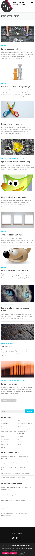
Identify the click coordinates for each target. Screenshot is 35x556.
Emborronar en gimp (9, 384)
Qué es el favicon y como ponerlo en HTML (13, 477)
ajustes (15, 550)
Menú (32, 3)
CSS (19, 421)
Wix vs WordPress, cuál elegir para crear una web (15, 473)
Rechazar (13, 553)
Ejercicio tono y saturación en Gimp (15, 161)
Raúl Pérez (19, 2)
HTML (3, 436)
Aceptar (5, 553)
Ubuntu (20, 444)
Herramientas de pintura (17, 380)
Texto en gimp (7, 346)
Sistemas (20, 442)
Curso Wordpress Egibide (25, 423)
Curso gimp (4, 45)
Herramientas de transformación (19, 121)
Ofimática (20, 436)
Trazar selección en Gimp (11, 234)
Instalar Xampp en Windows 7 (18, 500)
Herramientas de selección (8, 431)
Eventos (20, 426)
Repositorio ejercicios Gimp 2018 (14, 270)
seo (18, 439)
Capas (3, 304)
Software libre (5, 444)
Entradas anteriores (9, 400)
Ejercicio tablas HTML (17, 495)
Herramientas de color (16, 158)
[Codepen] (22, 538)
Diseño (3, 426)
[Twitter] (13, 538)
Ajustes (21, 553)
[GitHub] (17, 538)
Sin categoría (5, 442)
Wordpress (4, 447)
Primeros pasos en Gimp (11, 49)
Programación (5, 439)
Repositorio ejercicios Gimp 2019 (14, 197)
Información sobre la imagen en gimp (16, 86)
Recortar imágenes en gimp (12, 124)
